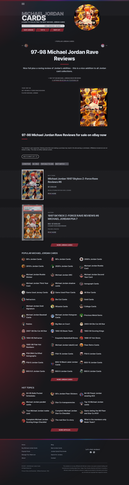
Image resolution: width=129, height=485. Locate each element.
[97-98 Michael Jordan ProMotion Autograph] (25, 45)
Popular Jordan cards (65, 41)
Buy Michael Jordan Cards (29, 448)
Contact (53, 458)
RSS (48, 471)
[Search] (62, 26)
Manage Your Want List (28, 454)
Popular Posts (26, 451)
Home (23, 444)
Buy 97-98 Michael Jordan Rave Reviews (65, 79)
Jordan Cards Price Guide (58, 451)
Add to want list (29, 156)
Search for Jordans (56, 454)
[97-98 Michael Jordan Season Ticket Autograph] (104, 45)
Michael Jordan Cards (34, 466)
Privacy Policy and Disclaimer (29, 471)
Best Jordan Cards (56, 448)
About (23, 458)
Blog (52, 444)
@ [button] (94, 452)
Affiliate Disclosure (41, 471)
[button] (23, 4)
